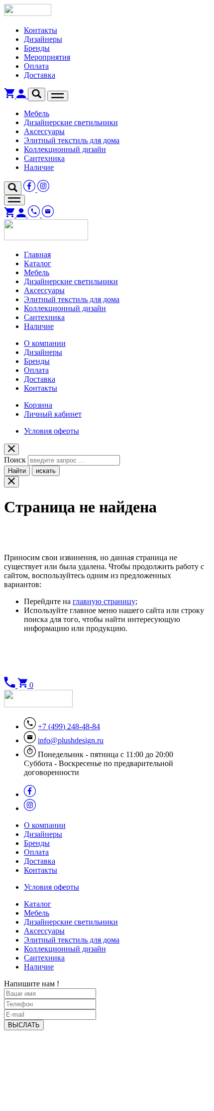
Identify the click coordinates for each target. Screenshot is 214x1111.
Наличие (39, 167)
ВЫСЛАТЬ (24, 1025)
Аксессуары (44, 131)
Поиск (15, 460)
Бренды (37, 48)
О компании (45, 343)
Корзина (38, 405)
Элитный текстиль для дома (71, 140)
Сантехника (44, 158)
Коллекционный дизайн (65, 149)
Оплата (36, 66)
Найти (17, 471)
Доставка (39, 75)
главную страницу (104, 601)
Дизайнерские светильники (71, 122)
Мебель (36, 113)
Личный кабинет (53, 414)
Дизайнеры (43, 39)
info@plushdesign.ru (71, 740)
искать (46, 471)
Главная (37, 254)
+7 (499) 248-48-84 (69, 726)
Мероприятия (47, 57)
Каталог (37, 263)
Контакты (40, 30)
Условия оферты (51, 431)
